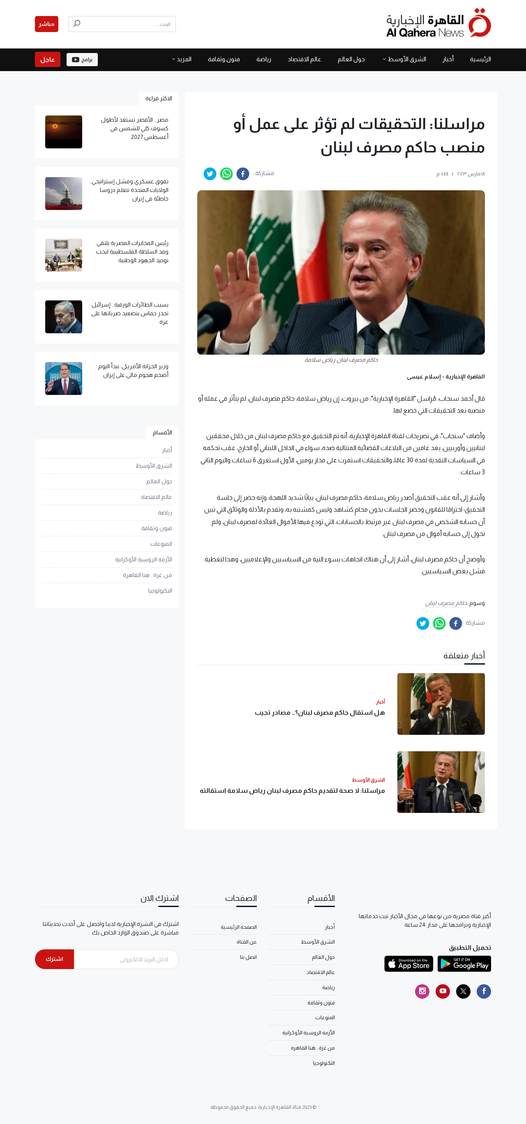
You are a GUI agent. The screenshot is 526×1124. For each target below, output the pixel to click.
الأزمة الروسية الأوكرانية (143, 559)
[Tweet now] (463, 991)
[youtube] (443, 991)
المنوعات (161, 543)
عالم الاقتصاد (304, 58)
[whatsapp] (226, 173)
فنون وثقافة (224, 58)
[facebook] (242, 173)
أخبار (448, 58)
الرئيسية (480, 58)
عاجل (47, 59)
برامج (86, 59)
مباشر (47, 24)
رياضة (263, 58)
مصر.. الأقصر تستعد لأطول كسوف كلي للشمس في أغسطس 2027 (134, 128)
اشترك (54, 959)
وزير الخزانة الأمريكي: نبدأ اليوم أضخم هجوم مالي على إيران (133, 370)
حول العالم (351, 58)
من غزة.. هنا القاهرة (147, 575)
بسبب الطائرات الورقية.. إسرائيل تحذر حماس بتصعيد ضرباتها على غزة (129, 313)
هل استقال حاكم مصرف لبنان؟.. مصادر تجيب (320, 712)
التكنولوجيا (160, 590)
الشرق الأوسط (407, 58)
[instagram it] (422, 991)
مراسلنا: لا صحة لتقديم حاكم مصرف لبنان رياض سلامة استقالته (292, 790)
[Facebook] (484, 991)
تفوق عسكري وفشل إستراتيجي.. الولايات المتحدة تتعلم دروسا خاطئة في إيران (128, 190)
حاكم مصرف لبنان (446, 603)
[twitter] (210, 173)
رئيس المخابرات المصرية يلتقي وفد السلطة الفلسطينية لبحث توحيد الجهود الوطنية (132, 251)
